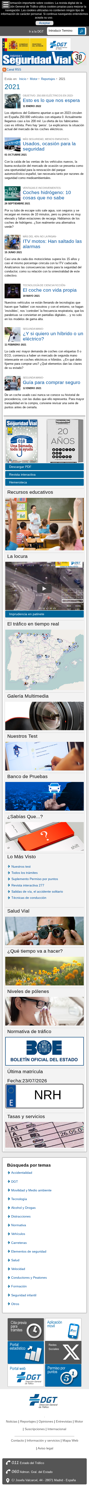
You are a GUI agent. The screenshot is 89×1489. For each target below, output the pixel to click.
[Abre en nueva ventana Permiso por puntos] (63, 1375)
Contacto (17, 1440)
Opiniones (46, 1421)
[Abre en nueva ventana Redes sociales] (63, 1352)
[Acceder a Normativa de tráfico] (44, 1051)
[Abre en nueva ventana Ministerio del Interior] (24, 44)
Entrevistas (64, 1421)
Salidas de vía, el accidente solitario (37, 891)
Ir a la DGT (36, 31)
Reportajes (48, 79)
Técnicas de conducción (28, 897)
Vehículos (18, 1234)
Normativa (18, 1225)
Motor (33, 79)
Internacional (56, 1429)
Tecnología (19, 1199)
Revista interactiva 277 (27, 885)
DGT (14, 1181)
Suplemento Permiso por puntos (34, 879)
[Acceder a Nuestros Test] (44, 756)
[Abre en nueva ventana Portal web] (26, 1375)
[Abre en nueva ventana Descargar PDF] (21, 442)
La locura (44, 588)
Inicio (22, 79)
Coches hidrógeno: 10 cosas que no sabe (47, 195)
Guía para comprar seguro (51, 382)
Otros (15, 1304)
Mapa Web (70, 1440)
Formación (19, 1286)
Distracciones (21, 1216)
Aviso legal (45, 1448)
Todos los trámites (24, 873)
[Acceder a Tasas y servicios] (44, 1135)
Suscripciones (35, 1429)
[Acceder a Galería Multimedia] (44, 716)
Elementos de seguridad (28, 1251)
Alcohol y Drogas (23, 1207)
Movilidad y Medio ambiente (31, 1190)
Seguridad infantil (23, 1295)
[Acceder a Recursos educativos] (44, 524)
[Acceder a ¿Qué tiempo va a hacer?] (44, 971)
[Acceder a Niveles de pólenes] (44, 1011)
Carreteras (19, 1243)
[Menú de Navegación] (6, 4)
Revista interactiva (22, 474)
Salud (15, 1260)
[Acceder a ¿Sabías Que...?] (44, 836)
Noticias (11, 1421)
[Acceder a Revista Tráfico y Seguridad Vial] (44, 58)
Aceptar (44, 23)
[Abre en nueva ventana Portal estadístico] (26, 1352)
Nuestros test (21, 866)
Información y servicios (43, 1440)
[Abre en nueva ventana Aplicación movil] (63, 1329)
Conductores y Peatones (29, 1277)
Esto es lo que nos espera (51, 100)
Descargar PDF (20, 467)
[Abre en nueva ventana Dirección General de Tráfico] (59, 44)
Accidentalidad (21, 1172)
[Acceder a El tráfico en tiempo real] (44, 659)
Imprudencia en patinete (26, 614)
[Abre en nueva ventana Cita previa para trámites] (26, 1329)
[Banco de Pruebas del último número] (44, 796)
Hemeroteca (18, 482)
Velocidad (18, 1269)
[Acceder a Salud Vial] (44, 930)
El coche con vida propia (50, 290)
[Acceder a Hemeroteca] (62, 442)
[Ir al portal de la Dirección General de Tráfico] (44, 1401)
